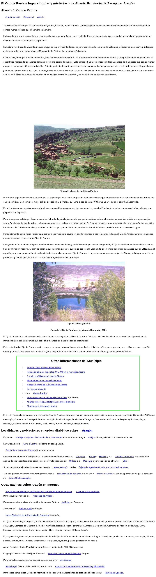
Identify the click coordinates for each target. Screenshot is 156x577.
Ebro (125, 461)
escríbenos (65, 560)
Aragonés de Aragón (43, 496)
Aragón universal (105, 473)
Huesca (102, 456)
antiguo (91, 437)
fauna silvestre (30, 444)
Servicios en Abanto (36, 389)
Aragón (87, 430)
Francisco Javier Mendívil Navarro (64, 553)
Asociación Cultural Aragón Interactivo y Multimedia (80, 566)
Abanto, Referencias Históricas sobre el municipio (51, 402)
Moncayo (87, 461)
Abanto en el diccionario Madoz (42, 406)
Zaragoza (28, 17)
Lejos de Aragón (60, 467)
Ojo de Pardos (40, 393)
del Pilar (65, 502)
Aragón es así (12, 17)
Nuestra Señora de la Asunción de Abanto (47, 384)
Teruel (92, 456)
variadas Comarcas (124, 456)
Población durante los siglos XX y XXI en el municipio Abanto (56, 372)
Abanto (40, 17)
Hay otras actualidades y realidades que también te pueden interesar (38, 491)
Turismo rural (25, 508)
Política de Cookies (114, 573)
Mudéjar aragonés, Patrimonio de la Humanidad (39, 437)
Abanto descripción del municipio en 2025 (47, 397)
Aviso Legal (11, 566)
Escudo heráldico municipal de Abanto (45, 376)
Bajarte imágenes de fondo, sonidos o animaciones (103, 467)
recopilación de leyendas (69, 473)
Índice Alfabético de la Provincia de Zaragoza (27, 515)
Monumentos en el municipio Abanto (44, 380)
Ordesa (72, 461)
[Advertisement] (78, 100)
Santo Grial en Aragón (19, 478)
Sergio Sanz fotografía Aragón (20, 450)
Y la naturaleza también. (87, 491)
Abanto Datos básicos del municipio (44, 367)
